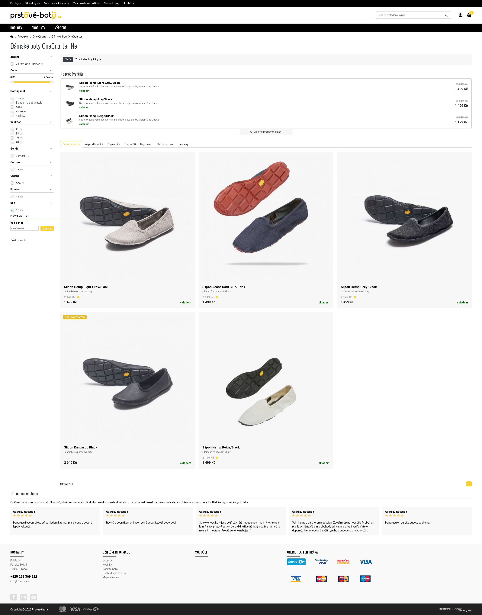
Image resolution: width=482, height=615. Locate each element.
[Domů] (11, 36)
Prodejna (15, 3)
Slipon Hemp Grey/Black (359, 287)
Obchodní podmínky (114, 573)
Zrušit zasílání (19, 240)
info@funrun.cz (19, 581)
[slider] (12, 82)
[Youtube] (35, 599)
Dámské (22, 155)
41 (19, 129)
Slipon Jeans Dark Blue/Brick (223, 287)
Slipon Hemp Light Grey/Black (86, 287)
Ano (20, 182)
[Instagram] (25, 599)
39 (19, 137)
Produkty (38, 27)
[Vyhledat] (446, 15)
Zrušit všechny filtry (87, 59)
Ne (19, 169)
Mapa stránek (111, 577)
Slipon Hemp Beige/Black (221, 447)
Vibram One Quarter (29, 63)
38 (19, 133)
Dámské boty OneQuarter (67, 36)
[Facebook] (15, 599)
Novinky (107, 564)
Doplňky (16, 27)
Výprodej (61, 27)
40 (19, 142)
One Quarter (40, 36)
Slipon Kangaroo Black (80, 447)
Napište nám (110, 568)
